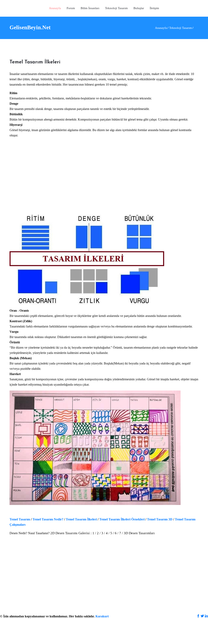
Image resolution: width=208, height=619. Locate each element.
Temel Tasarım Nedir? (47, 519)
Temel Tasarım (20, 519)
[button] (116, 8)
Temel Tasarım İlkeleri (81, 519)
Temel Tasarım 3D (159, 519)
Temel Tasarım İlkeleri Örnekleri (122, 519)
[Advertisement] (104, 180)
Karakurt (102, 616)
